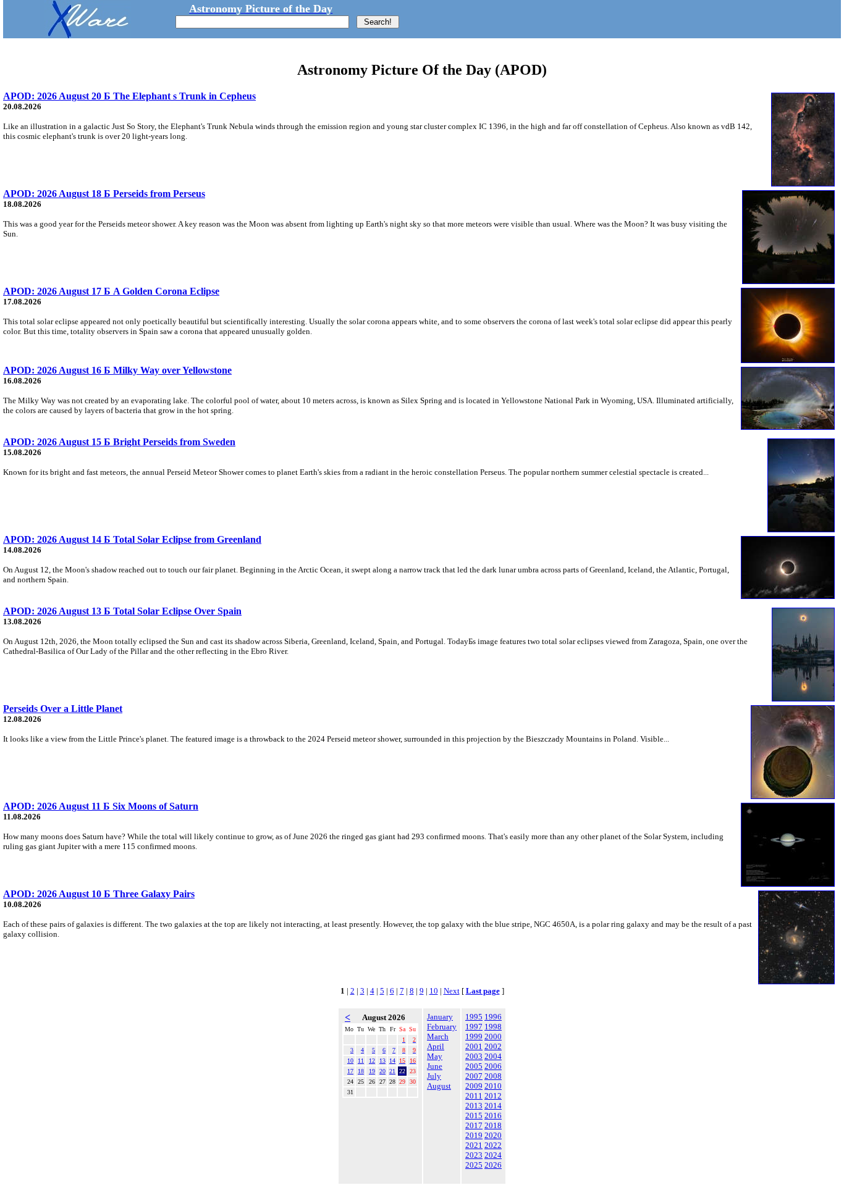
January (440, 1016)
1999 (474, 1036)
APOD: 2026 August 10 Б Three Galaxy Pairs (99, 894)
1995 (474, 1016)
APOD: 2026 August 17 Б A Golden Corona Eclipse (111, 291)
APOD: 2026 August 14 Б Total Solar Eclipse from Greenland (132, 539)
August (439, 1086)
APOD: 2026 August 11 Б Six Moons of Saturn (100, 806)
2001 (474, 1046)
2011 (474, 1095)
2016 (493, 1115)
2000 (493, 1036)
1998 (493, 1026)
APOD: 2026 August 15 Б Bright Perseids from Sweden (119, 442)
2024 (493, 1155)
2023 (474, 1155)
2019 (474, 1135)
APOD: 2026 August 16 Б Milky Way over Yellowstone (117, 370)
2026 (493, 1165)
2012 (493, 1095)
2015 (474, 1115)
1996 (493, 1016)
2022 (493, 1145)
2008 (493, 1076)
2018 (493, 1125)
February (442, 1026)
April (435, 1046)
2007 (474, 1076)
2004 (493, 1056)
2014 (493, 1105)
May (434, 1056)
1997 (474, 1026)
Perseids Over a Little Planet (62, 708)
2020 (493, 1135)
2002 (493, 1046)
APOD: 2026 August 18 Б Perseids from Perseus (104, 193)
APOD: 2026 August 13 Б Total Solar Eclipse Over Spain (122, 611)
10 (433, 990)
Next (452, 990)
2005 (474, 1066)
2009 (474, 1086)
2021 (474, 1145)
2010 (493, 1086)
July (434, 1076)
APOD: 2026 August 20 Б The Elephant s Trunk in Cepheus (129, 96)
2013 (474, 1105)
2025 (474, 1165)
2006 (493, 1066)
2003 (474, 1056)
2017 (474, 1125)
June (434, 1066)
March (438, 1036)
